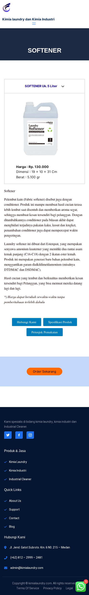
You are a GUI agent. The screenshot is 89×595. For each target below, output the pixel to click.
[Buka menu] (33, 23)
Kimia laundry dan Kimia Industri (28, 19)
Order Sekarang (44, 371)
